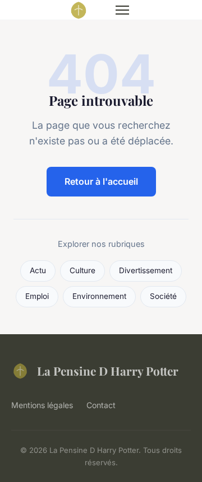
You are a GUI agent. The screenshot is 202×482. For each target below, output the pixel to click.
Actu (38, 270)
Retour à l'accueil (101, 181)
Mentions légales (42, 405)
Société (163, 296)
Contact (101, 405)
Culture (82, 270)
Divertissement (145, 270)
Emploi (37, 296)
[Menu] (122, 10)
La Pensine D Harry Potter (107, 370)
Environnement (99, 296)
